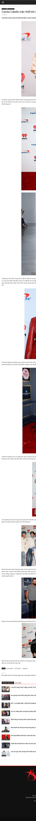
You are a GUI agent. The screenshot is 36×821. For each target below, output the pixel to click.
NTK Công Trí (18, 668)
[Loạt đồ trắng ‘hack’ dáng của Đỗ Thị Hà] (6, 689)
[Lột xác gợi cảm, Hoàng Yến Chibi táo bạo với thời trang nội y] (6, 753)
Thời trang (10, 6)
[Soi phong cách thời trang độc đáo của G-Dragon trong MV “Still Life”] (6, 697)
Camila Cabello (10, 668)
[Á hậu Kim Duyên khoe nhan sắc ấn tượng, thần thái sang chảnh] (6, 745)
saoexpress (25, 668)
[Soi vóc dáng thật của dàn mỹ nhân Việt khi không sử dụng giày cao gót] (6, 713)
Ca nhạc (3, 755)
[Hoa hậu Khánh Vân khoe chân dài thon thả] (6, 737)
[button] (3, 2)
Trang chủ (4, 6)
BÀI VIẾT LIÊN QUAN (8, 683)
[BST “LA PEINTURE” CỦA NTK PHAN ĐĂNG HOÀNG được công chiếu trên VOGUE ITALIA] (6, 705)
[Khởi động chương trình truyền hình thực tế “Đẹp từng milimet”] (6, 721)
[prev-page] (3, 760)
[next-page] (5, 760)
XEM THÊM (18, 683)
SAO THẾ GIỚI (5, 699)
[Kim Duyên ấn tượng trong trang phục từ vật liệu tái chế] (6, 729)
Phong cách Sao (18, 6)
